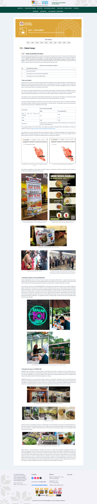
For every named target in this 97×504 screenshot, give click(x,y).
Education (60, 8)
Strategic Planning (30, 8)
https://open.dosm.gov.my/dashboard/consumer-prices (43, 128)
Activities (40, 8)
